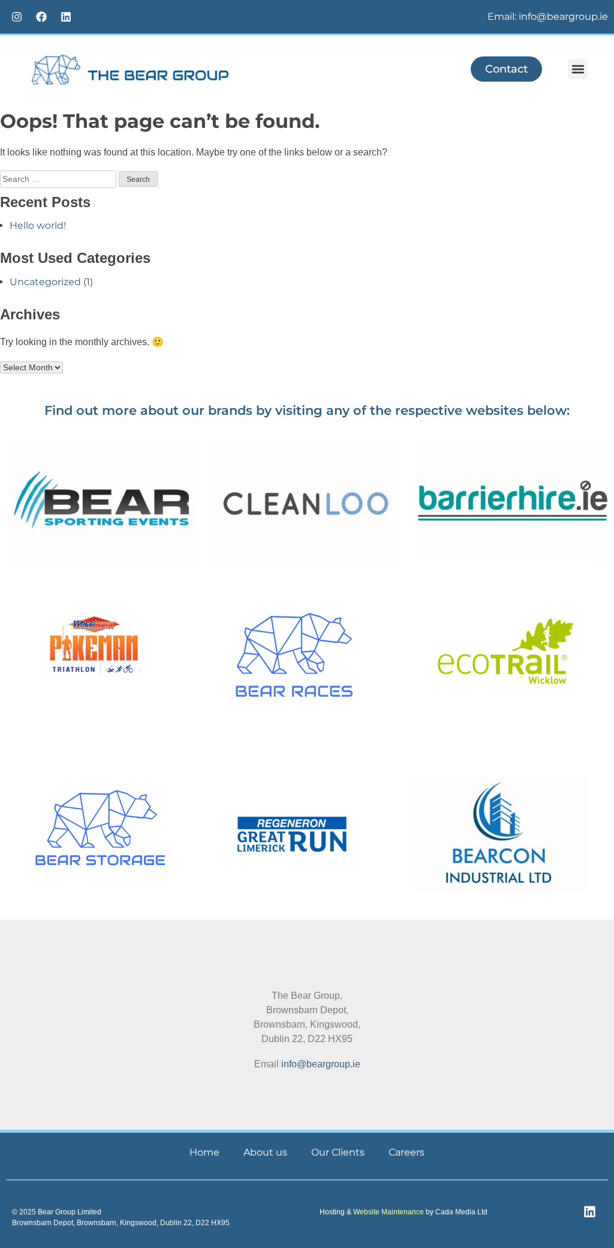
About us (265, 1152)
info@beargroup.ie (320, 1064)
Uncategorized (45, 282)
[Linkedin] (66, 17)
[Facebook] (41, 17)
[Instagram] (17, 17)
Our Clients (338, 1152)
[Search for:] (59, 178)
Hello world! (38, 225)
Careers (407, 1152)
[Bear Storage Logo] (99, 828)
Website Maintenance (388, 1212)
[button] (578, 69)
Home (204, 1152)
